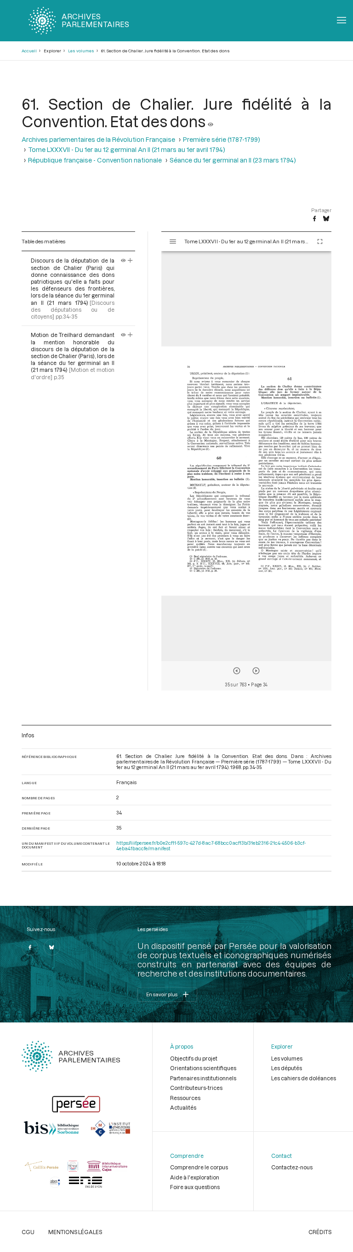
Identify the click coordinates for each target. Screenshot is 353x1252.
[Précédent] (236, 670)
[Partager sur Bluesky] (326, 219)
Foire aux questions (195, 1187)
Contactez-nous (292, 1167)
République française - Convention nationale (95, 160)
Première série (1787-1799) (221, 139)
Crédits (319, 1232)
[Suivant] (256, 670)
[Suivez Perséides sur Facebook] (30, 947)
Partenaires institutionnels (203, 1078)
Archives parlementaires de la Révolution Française (98, 139)
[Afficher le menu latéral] (172, 241)
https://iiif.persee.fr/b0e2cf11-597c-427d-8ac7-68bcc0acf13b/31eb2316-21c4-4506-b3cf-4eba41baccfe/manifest (211, 845)
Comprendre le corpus (199, 1167)
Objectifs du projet (193, 1058)
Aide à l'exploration (194, 1177)
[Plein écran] (320, 241)
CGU (28, 1232)
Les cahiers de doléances (303, 1078)
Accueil (29, 50)
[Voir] (210, 121)
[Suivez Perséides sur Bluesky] (52, 947)
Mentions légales (75, 1232)
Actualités (183, 1107)
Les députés (286, 1068)
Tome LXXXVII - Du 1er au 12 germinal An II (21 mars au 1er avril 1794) (126, 149)
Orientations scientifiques (203, 1068)
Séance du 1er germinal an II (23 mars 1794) (233, 160)
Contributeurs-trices (196, 1087)
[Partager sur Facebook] (314, 219)
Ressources (185, 1098)
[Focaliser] (130, 260)
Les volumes (81, 50)
